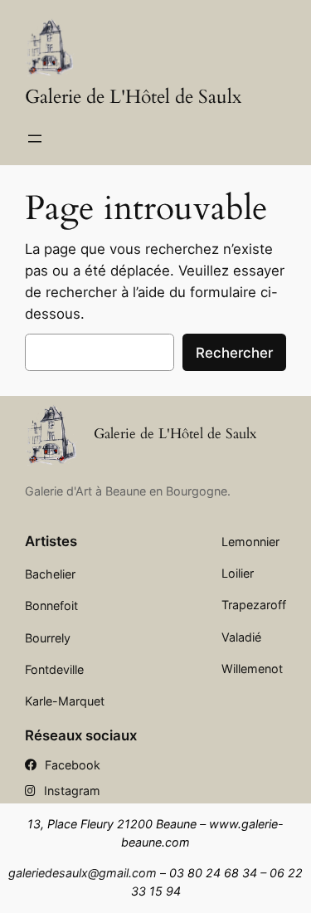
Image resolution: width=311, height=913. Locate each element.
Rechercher (234, 352)
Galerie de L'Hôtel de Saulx (133, 97)
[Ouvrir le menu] (35, 139)
